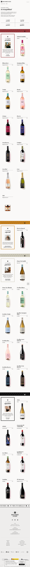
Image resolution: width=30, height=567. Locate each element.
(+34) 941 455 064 (15, 532)
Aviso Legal (22, 540)
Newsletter (8, 545)
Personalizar (22, 561)
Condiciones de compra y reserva (22, 544)
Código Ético (22, 545)
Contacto (7, 540)
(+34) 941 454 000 (15, 528)
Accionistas (8, 544)
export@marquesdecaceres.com (15, 533)
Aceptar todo (22, 564)
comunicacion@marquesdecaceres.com (15, 529)
